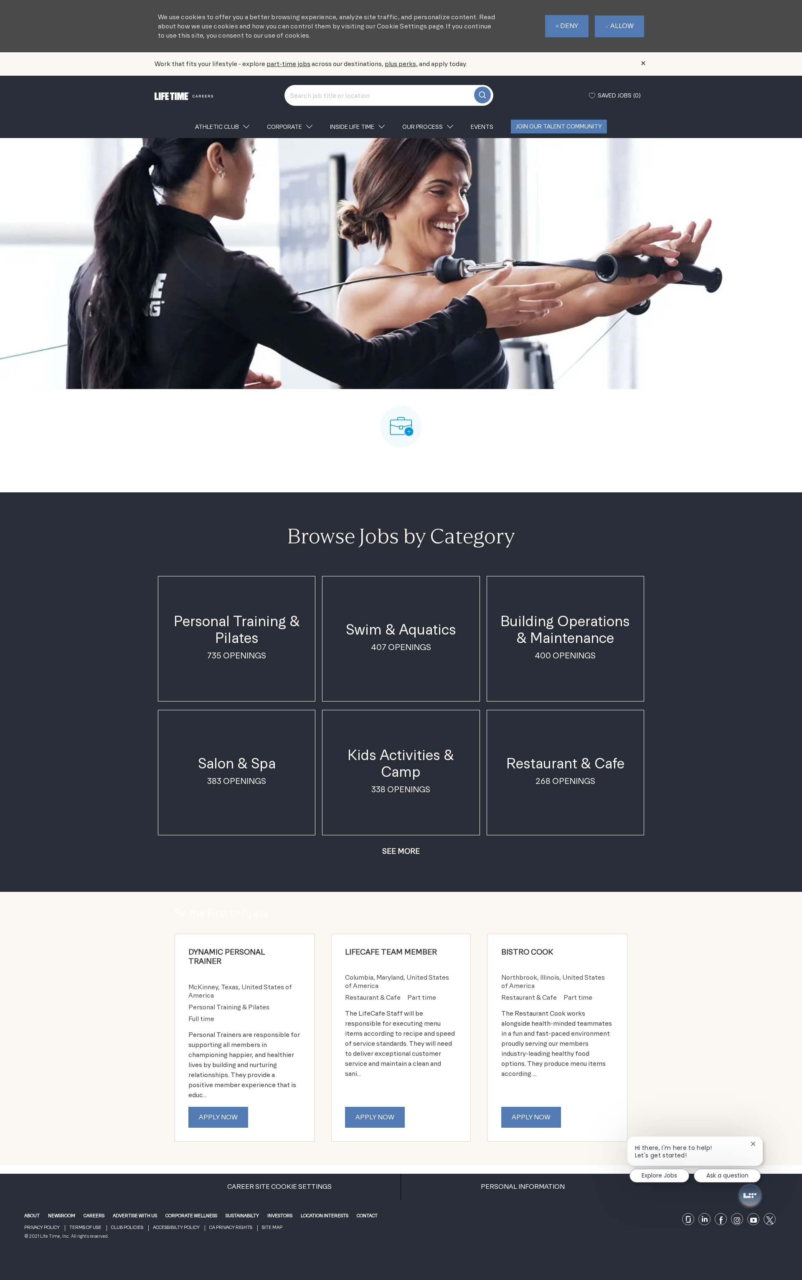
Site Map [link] (272, 1227)
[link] (688, 1219)
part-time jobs (288, 64)
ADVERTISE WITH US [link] (135, 1215)
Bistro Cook (527, 951)
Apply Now (218, 1117)
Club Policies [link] (127, 1227)
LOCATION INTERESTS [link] (324, 1215)
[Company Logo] (184, 95)
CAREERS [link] (94, 1215)
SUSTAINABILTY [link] (242, 1215)
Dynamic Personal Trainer (226, 956)
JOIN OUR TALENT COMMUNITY (559, 126)
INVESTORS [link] (279, 1215)
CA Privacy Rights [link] (230, 1227)
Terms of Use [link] (85, 1227)
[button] (401, 851)
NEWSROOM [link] (61, 1215)
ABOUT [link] (32, 1215)
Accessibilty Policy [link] (176, 1227)
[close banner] (643, 63)
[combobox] (388, 95)
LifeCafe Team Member (391, 951)
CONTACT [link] (367, 1215)
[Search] (482, 95)
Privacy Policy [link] (42, 1227)
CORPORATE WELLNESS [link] (191, 1215)
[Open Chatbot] (750, 1195)
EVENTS (482, 127)
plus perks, (401, 64)
